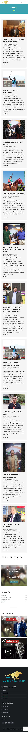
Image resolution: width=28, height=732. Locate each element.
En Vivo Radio (6, 709)
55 (11, 557)
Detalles (5, 65)
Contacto (5, 699)
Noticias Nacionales (12, 44)
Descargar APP (6, 712)
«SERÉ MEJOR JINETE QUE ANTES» (13, 194)
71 (14, 559)
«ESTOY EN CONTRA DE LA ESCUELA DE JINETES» (11, 476)
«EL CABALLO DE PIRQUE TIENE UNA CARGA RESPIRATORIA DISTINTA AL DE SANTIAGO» (12, 309)
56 (14, 557)
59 (24, 557)
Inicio (4, 690)
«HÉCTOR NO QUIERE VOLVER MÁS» (12, 413)
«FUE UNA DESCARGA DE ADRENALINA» (10, 91)
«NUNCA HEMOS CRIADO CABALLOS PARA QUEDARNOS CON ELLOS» (13, 249)
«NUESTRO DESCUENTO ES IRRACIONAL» (11, 525)
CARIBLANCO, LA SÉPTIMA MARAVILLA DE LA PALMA (11, 364)
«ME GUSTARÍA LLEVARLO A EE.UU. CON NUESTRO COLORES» (13, 41)
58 (21, 557)
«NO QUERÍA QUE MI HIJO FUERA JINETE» (13, 143)
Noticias (5, 696)
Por (6, 45)
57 (17, 557)
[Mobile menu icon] (25, 2)
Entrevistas (5, 44)
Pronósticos (6, 693)
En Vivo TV (5, 706)
